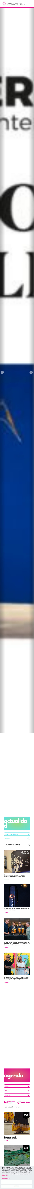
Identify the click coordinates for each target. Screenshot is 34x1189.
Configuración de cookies (5, 1178)
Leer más (6, 879)
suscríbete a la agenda (11, 1102)
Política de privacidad (5, 1175)
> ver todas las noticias (12, 845)
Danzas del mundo (10, 1137)
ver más (6, 1140)
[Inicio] (14, 3)
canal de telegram (25, 1102)
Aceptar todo (16, 1186)
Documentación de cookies (6, 1176)
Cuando (7, 1086)
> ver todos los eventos (12, 1107)
